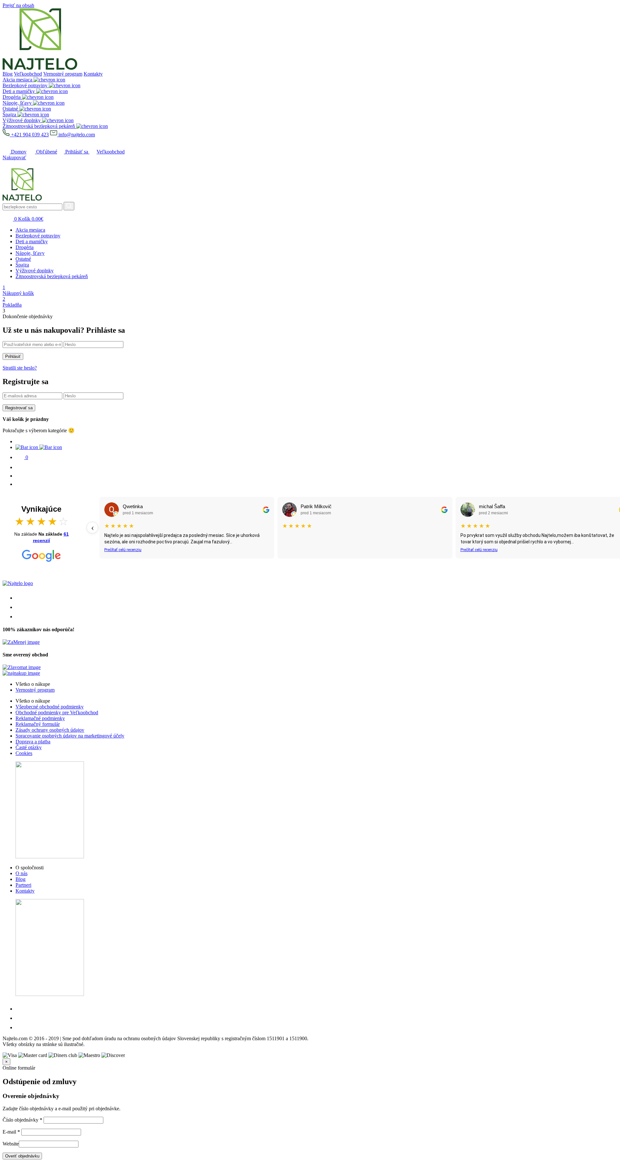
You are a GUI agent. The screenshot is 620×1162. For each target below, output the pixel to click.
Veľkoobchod (28, 74)
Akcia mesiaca (30, 230)
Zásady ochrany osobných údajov (50, 730)
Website (11, 1143)
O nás (21, 873)
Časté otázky (29, 747)
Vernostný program (62, 74)
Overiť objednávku (22, 1156)
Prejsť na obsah (18, 5)
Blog (8, 74)
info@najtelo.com (76, 134)
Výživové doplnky (35, 270)
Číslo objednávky (22, 1120)
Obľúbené (46, 151)
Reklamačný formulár (38, 724)
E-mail (11, 1132)
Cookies (24, 753)
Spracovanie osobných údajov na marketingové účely (70, 735)
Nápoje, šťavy (30, 253)
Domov (18, 151)
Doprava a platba (33, 741)
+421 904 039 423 (29, 134)
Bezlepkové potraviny (38, 235)
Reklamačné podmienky (40, 718)
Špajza (22, 264)
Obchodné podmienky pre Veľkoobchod (57, 712)
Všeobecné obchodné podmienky (50, 706)
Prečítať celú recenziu (122, 550)
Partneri (23, 885)
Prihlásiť (13, 356)
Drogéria (25, 247)
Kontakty (93, 74)
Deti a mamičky (32, 241)
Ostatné (23, 259)
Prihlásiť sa (76, 151)
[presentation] (92, 527)
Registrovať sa (19, 407)
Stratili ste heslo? (20, 368)
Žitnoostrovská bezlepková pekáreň (52, 276)
